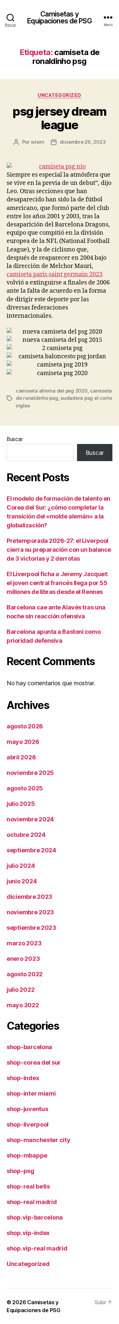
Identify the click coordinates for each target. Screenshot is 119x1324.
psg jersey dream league (59, 118)
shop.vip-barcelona (35, 1217)
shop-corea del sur (34, 1062)
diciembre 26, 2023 (82, 142)
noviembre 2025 (30, 772)
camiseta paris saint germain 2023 (54, 274)
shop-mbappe (27, 1155)
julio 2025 (21, 803)
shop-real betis (28, 1186)
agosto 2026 (25, 726)
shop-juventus (27, 1108)
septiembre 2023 (31, 927)
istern (37, 142)
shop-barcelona (29, 1047)
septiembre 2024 (31, 850)
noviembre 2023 (30, 912)
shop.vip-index (28, 1232)
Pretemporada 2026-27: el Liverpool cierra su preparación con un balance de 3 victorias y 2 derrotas (59, 549)
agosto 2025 (25, 788)
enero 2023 (23, 958)
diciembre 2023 (29, 896)
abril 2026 (21, 757)
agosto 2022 (25, 974)
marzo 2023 (24, 943)
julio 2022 (20, 989)
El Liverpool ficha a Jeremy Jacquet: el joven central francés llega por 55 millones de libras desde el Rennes (57, 583)
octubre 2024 (26, 834)
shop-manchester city (38, 1139)
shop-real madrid (32, 1201)
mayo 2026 (23, 741)
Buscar (14, 439)
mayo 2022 (23, 1005)
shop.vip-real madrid (37, 1248)
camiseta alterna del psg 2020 (52, 391)
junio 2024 (22, 881)
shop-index (23, 1077)
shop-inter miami (31, 1093)
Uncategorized (59, 95)
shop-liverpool (28, 1124)
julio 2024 (21, 865)
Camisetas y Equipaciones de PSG (59, 17)
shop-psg (20, 1170)
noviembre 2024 (30, 819)
